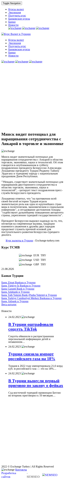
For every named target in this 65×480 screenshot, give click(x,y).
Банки (12, 21)
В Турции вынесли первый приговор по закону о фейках (35, 383)
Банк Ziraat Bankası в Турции (18, 282)
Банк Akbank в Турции (14, 301)
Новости (13, 25)
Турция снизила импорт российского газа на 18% (31, 356)
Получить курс (17, 15)
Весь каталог (9, 304)
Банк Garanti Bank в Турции (17, 288)
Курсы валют (16, 9)
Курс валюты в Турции (19, 240)
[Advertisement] (32, 95)
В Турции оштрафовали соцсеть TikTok (30, 326)
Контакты (21, 469)
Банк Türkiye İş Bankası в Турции (20, 285)
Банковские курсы (19, 18)
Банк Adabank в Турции (15, 291)
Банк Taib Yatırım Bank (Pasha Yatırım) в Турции (29, 295)
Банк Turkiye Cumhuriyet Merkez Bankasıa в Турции (31, 298)
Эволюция (14, 12)
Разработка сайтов (20, 474)
